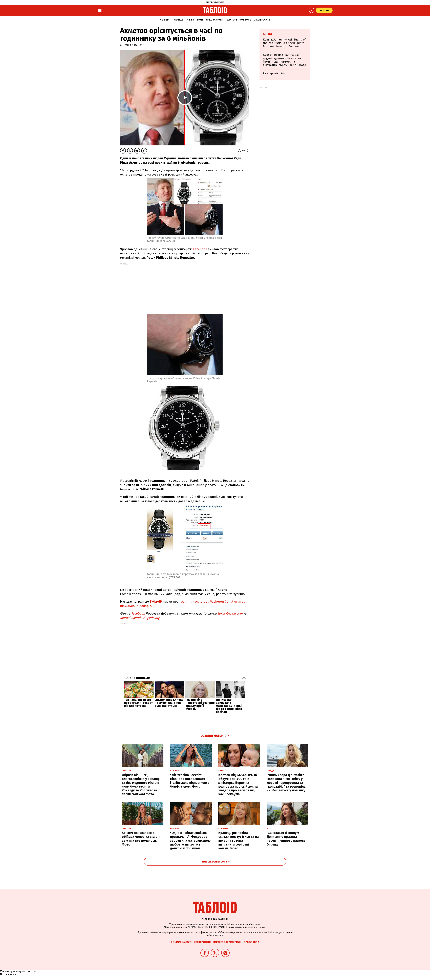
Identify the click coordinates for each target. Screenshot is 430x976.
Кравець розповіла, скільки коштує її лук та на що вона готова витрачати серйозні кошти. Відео (238, 840)
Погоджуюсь (8, 974)
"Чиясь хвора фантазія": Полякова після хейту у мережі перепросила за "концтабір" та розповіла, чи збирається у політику (286, 782)
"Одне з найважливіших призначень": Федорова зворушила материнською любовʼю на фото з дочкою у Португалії (190, 840)
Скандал (179, 19)
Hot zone (245, 19)
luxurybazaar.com (230, 613)
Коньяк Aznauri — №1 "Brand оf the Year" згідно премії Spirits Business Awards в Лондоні (284, 43)
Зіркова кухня (214, 19)
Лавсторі (231, 19)
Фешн (190, 19)
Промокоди (251, 942)
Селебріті (165, 19)
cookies (31, 971)
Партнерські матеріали (227, 942)
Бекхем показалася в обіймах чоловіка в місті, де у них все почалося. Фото (141, 838)
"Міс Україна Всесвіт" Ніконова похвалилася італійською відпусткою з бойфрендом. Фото (189, 780)
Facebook (200, 249)
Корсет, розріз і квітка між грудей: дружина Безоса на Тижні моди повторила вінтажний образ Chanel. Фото (284, 60)
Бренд (267, 34)
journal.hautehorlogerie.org (140, 618)
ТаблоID (156, 601)
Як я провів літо (274, 73)
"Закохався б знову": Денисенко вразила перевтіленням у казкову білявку (286, 838)
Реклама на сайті (181, 942)
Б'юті (200, 19)
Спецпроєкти (261, 19)
